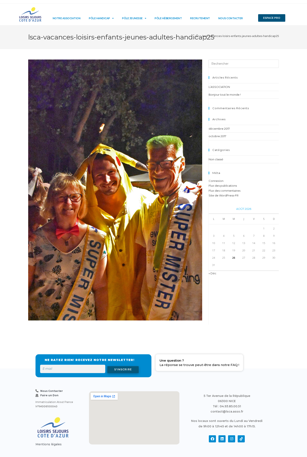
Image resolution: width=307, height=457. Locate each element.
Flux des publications (223, 185)
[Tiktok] (241, 438)
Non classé (216, 159)
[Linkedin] (222, 438)
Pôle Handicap (99, 18)
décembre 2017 (219, 128)
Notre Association (67, 18)
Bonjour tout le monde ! (225, 94)
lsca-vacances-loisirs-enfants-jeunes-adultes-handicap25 (240, 36)
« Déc (212, 273)
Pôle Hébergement (168, 18)
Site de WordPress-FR (223, 195)
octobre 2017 (217, 136)
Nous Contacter (230, 18)
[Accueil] (197, 36)
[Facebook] (212, 438)
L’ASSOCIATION (219, 87)
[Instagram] (231, 438)
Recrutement (200, 18)
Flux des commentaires (224, 190)
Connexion (216, 180)
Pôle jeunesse (132, 18)
